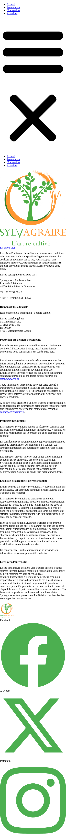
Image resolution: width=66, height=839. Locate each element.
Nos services (13, 10)
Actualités (12, 13)
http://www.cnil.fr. (9, 378)
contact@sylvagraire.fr (12, 411)
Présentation (13, 7)
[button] (33, 85)
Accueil (11, 4)
